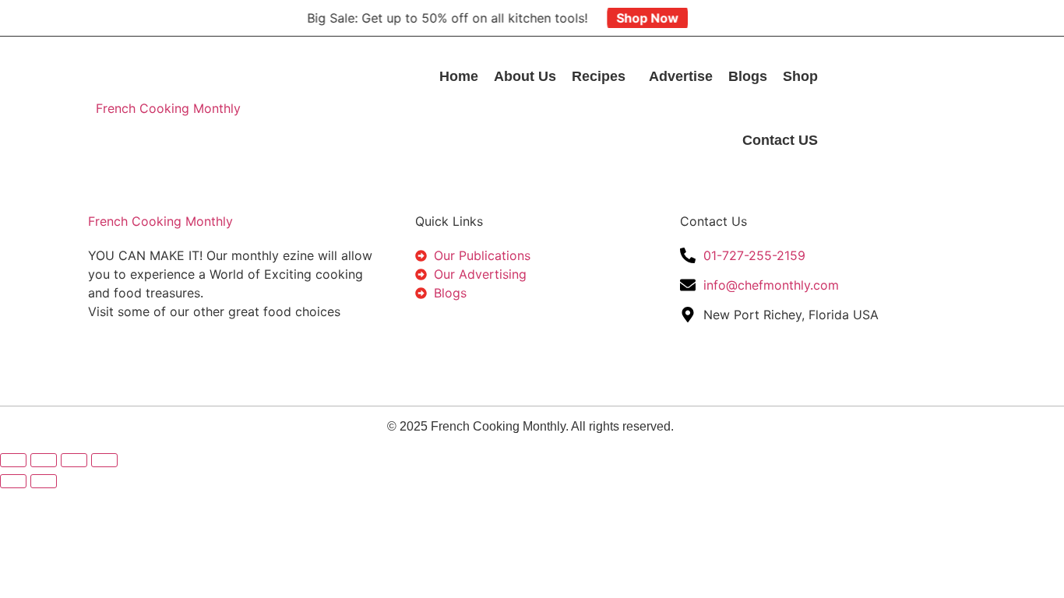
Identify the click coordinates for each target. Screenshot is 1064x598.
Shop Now (640, 18)
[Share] (74, 460)
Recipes (598, 76)
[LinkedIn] (932, 94)
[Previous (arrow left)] (13, 481)
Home (458, 76)
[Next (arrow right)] (43, 481)
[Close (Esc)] (104, 460)
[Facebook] (870, 94)
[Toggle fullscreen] (43, 460)
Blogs (747, 76)
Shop (800, 76)
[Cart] (901, 122)
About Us (525, 76)
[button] (602, 76)
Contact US (780, 140)
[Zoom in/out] (13, 460)
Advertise (681, 76)
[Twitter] (901, 94)
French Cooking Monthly (168, 108)
